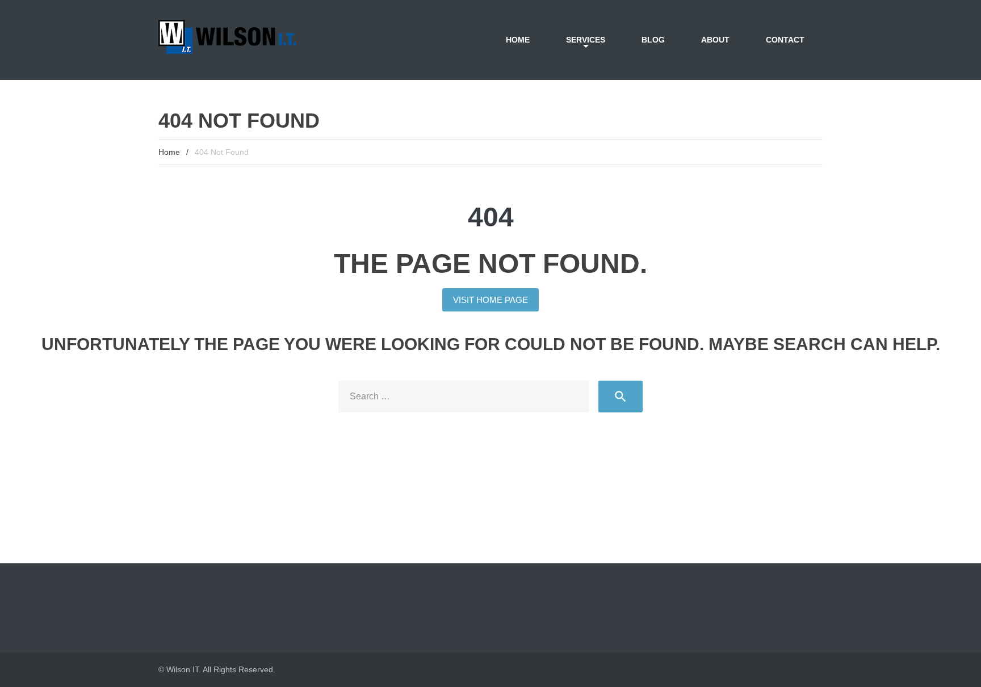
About (715, 39)
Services (585, 39)
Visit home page (490, 300)
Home (518, 39)
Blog (653, 39)
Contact (785, 39)
